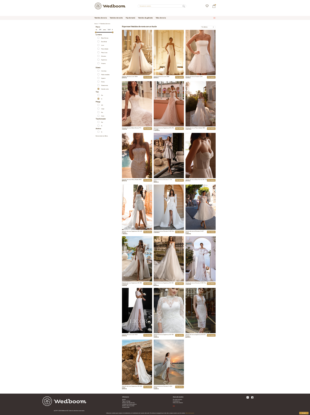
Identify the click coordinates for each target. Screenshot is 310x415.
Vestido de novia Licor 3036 (161, 77)
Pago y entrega (126, 401)
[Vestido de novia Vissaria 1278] (201, 49)
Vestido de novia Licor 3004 (130, 77)
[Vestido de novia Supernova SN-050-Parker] (137, 358)
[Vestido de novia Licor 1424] (137, 307)
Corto (102, 116)
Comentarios (176, 401)
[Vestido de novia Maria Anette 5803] (201, 100)
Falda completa (105, 74)
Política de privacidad (128, 406)
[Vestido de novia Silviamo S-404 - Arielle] (169, 358)
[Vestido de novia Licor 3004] (137, 49)
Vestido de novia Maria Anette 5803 (195, 128)
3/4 (102, 105)
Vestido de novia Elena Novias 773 (131, 128)
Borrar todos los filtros (102, 136)
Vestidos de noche (116, 18)
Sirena (103, 82)
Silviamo (103, 56)
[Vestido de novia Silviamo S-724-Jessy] (169, 152)
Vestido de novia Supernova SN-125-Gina (164, 283)
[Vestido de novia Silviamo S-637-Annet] (201, 203)
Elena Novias (104, 38)
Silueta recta (104, 85)
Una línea (103, 71)
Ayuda (124, 399)
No (102, 95)
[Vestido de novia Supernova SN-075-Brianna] (201, 307)
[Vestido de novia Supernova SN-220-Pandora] (137, 203)
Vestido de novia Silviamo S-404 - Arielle (163, 387)
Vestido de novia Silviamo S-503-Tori (195, 283)
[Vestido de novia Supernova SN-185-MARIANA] (137, 255)
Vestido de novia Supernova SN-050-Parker (132, 387)
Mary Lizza (104, 53)
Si (101, 99)
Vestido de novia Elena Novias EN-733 (196, 180)
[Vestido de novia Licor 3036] (169, 49)
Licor (102, 45)
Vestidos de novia (100, 18)
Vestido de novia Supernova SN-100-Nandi (164, 335)
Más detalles (147, 77)
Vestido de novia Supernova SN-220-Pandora (132, 231)
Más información (190, 413)
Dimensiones (125, 407)
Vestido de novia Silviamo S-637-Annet (194, 231)
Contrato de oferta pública (129, 404)
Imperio (103, 78)
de (96, 30)
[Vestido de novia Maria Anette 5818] (137, 152)
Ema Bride (104, 42)
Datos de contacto (178, 403)
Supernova (104, 60)
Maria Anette (104, 49)
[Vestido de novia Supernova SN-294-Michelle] (169, 100)
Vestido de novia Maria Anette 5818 (132, 180)
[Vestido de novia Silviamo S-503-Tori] (201, 255)
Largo (102, 109)
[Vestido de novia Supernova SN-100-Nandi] (169, 307)
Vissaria (103, 63)
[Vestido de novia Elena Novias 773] (137, 100)
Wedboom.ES (64, 411)
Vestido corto (105, 89)
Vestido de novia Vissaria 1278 (193, 77)
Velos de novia (161, 18)
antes (104, 30)
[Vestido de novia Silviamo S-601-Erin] (169, 203)
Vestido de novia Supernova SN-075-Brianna (195, 335)
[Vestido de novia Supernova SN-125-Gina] (169, 255)
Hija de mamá (130, 18)
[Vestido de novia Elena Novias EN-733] (201, 152)
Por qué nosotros (177, 399)
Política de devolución (128, 403)
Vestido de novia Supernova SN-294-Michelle (164, 128)
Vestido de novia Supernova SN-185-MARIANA (132, 283)
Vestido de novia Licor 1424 (130, 335)
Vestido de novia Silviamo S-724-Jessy (163, 180)
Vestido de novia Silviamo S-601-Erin (164, 231)
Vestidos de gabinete (145, 18)
